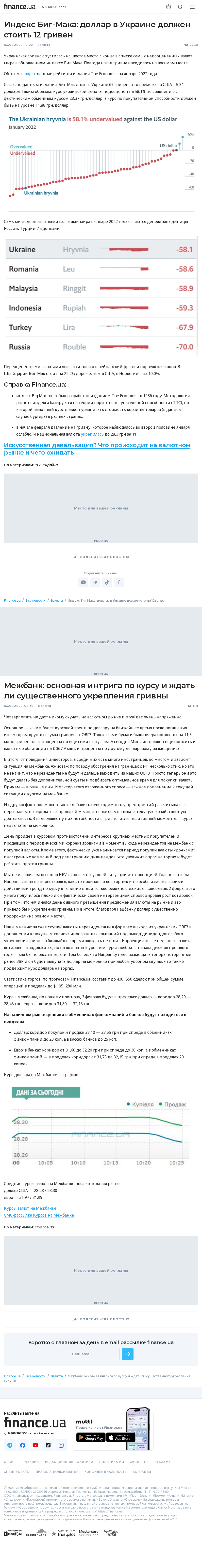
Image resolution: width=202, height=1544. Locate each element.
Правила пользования (57, 1472)
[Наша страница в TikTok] (48, 1445)
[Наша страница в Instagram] (61, 1445)
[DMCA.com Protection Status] (13, 1538)
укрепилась (92, 434)
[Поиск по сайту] (180, 7)
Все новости (36, 600)
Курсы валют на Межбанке (30, 1208)
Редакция (29, 1462)
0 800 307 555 (56, 7)
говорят (28, 73)
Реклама (163, 1462)
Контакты (142, 1472)
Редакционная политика (69, 1462)
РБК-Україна (46, 465)
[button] (128, 1354)
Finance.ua (12, 600)
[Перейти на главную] (19, 7)
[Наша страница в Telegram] (10, 1445)
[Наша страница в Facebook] (23, 1445)
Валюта (43, 45)
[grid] (101, 997)
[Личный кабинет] (168, 7)
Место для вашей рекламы (101, 508)
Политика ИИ (111, 1462)
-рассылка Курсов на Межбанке (39, 1215)
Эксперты (139, 1462)
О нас (9, 1462)
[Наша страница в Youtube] (35, 1445)
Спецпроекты (17, 1472)
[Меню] (192, 7)
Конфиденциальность (105, 1472)
